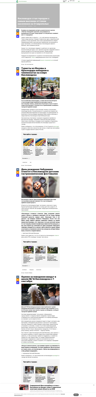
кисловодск (24, 269)
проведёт (55, 355)
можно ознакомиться (47, 60)
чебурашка (31, 269)
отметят (56, 235)
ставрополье (24, 162)
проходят (56, 126)
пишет (33, 57)
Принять (76, 394)
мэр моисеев (38, 269)
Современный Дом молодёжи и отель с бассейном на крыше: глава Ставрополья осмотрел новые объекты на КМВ (45, 387)
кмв (30, 162)
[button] (24, 387)
